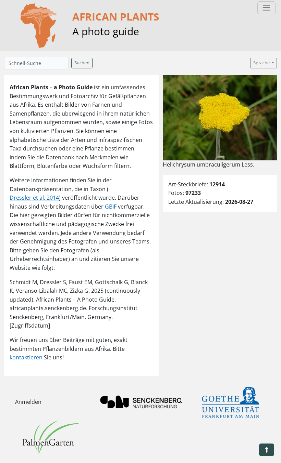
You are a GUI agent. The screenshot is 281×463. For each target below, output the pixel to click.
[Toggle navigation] (266, 7)
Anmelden (28, 402)
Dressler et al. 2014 (34, 197)
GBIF (111, 206)
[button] (266, 450)
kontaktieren (26, 357)
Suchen (81, 63)
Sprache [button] (262, 63)
